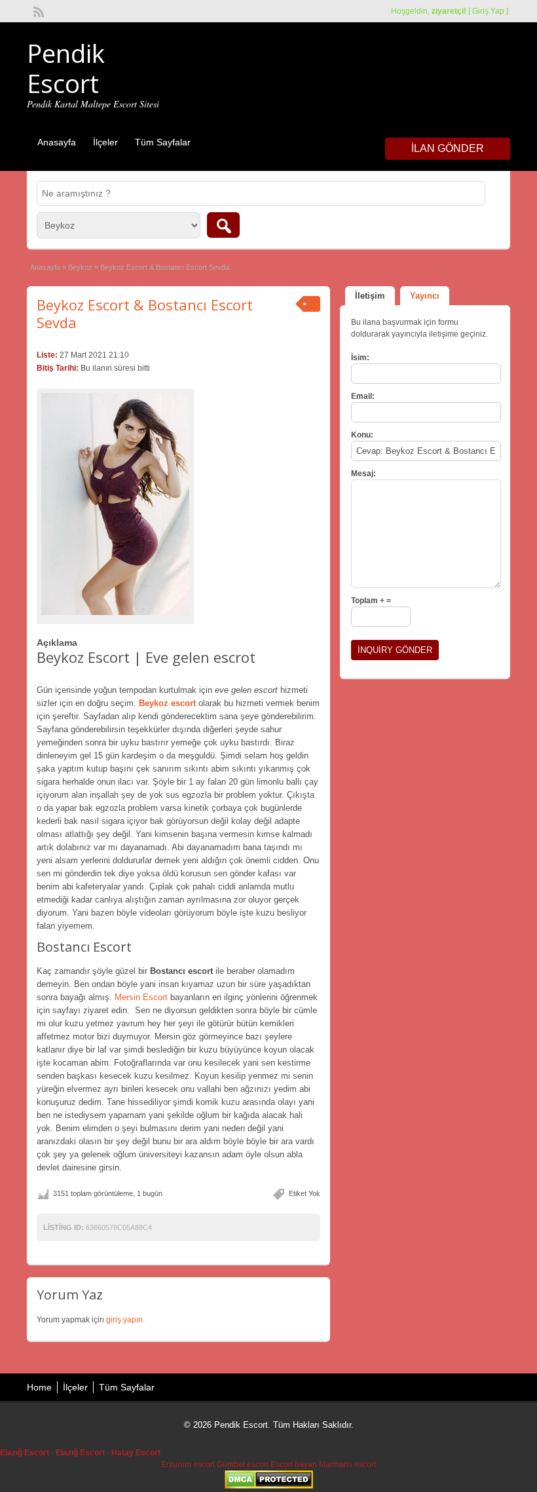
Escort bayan (293, 1464)
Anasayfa (56, 142)
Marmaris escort (347, 1464)
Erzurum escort (188, 1464)
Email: (363, 396)
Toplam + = (371, 600)
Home (39, 1387)
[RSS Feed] (37, 10)
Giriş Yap (488, 11)
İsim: (360, 357)
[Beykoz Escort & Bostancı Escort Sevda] (115, 504)
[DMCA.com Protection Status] (269, 1486)
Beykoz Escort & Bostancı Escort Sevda (145, 313)
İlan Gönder (447, 148)
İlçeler (105, 142)
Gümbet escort (242, 1464)
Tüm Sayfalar (163, 142)
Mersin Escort (141, 997)
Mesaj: (363, 473)
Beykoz (80, 267)
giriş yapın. (125, 1319)
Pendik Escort (66, 68)
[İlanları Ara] (223, 225)
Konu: (362, 434)
